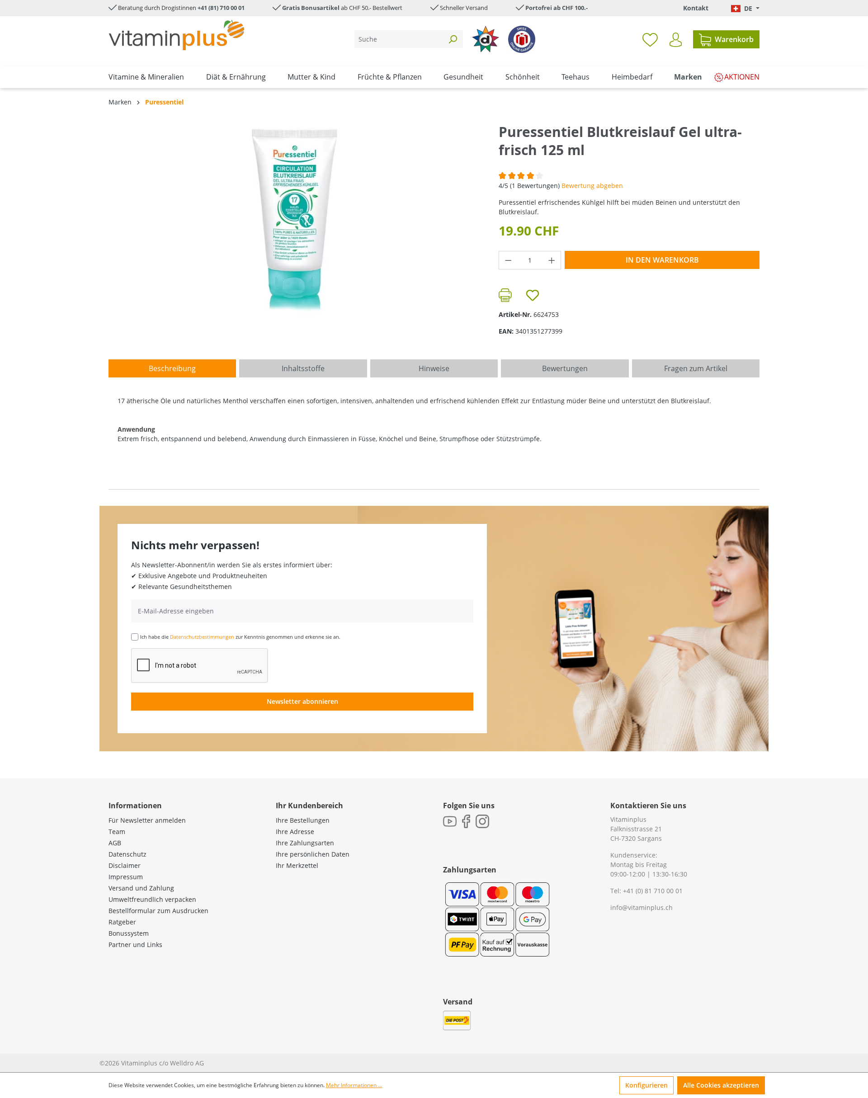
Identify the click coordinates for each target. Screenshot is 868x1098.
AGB (114, 843)
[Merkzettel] (650, 39)
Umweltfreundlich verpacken (152, 899)
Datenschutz (127, 854)
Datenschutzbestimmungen (202, 636)
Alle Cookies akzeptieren (721, 1085)
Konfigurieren (646, 1085)
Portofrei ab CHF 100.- (556, 8)
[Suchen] (452, 39)
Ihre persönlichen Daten (312, 854)
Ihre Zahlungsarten (305, 843)
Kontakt (695, 8)
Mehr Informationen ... (354, 1085)
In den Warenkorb (662, 260)
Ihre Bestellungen (303, 820)
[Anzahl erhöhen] (551, 260)
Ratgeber (122, 922)
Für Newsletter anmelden (147, 820)
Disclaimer (124, 865)
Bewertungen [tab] (565, 368)
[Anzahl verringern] (508, 260)
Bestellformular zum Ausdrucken (158, 910)
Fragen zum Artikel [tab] (695, 368)
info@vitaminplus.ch (641, 907)
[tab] (172, 368)
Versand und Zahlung (141, 888)
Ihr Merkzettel (297, 865)
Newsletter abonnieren (302, 701)
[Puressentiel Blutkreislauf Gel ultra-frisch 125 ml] (294, 220)
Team (116, 831)
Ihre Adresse (295, 831)
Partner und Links (135, 944)
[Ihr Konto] (676, 39)
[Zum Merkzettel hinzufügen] (532, 295)
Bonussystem (128, 933)
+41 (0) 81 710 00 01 (653, 890)
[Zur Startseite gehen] (176, 35)
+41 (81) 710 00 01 (221, 8)
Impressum (125, 876)
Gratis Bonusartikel (311, 8)
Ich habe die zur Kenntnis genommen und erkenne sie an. (240, 636)
